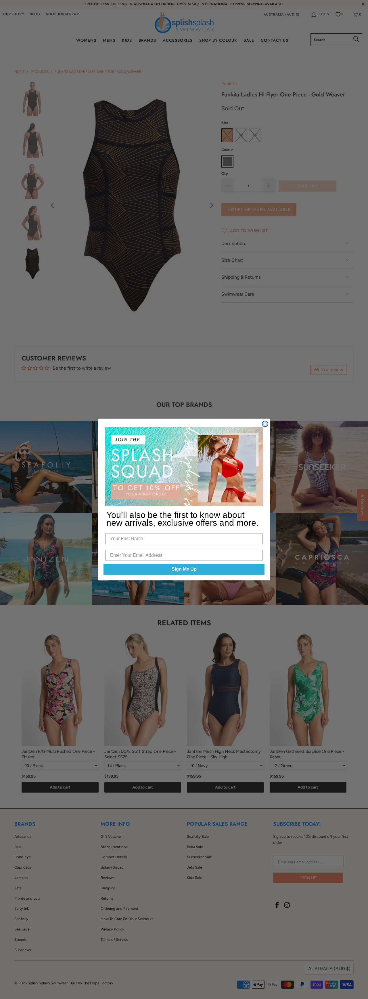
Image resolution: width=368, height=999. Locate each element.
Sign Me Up (184, 569)
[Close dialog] (265, 424)
